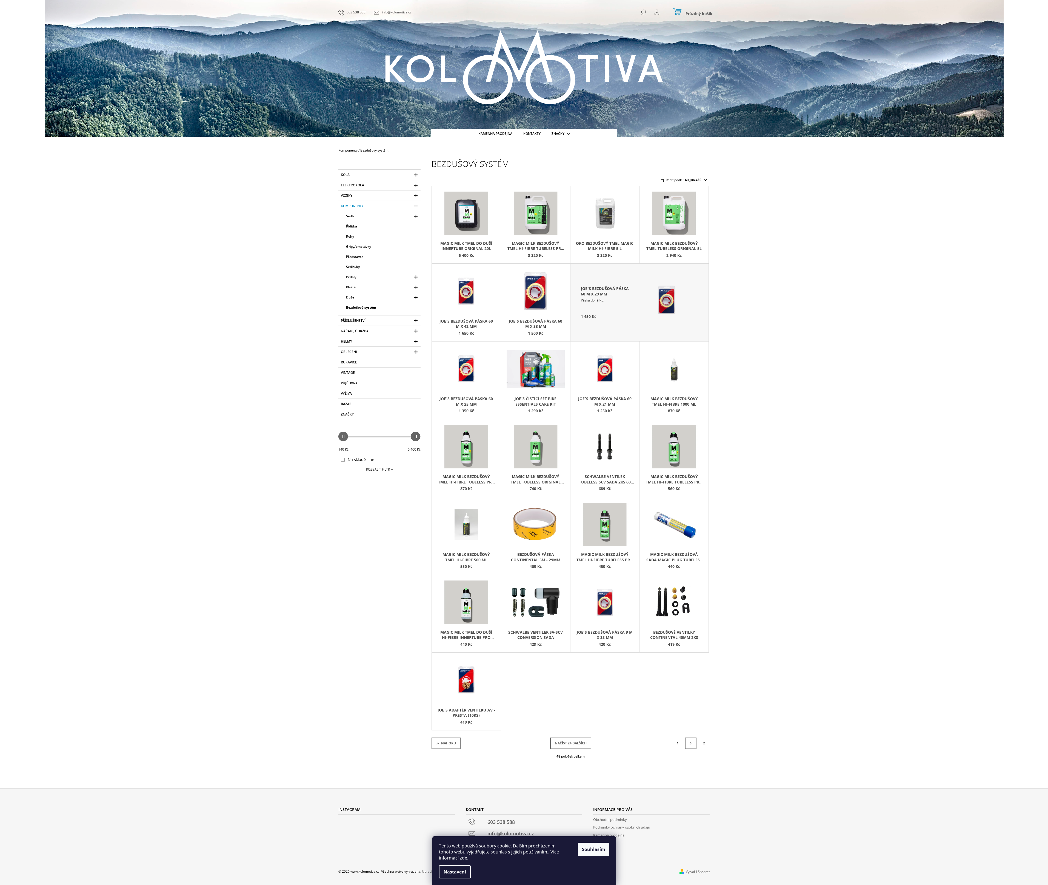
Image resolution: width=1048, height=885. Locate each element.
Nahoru (448, 743)
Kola (345, 174)
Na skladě (361, 459)
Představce (354, 256)
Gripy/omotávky (358, 246)
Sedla (350, 216)
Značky (347, 414)
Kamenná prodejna (608, 835)
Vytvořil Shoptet (698, 871)
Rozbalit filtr (378, 469)
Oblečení (349, 351)
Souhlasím (593, 849)
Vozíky (346, 195)
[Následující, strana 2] (690, 743)
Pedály (351, 277)
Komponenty (352, 206)
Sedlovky (353, 266)
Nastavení (455, 872)
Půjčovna (349, 383)
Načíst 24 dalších (571, 743)
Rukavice (349, 362)
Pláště (351, 287)
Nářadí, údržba (355, 331)
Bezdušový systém (361, 307)
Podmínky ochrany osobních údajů (621, 827)
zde (463, 858)
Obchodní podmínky (610, 819)
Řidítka (351, 226)
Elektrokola (352, 185)
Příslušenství (353, 320)
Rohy (350, 236)
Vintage (348, 372)
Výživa (346, 393)
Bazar (346, 404)
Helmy (346, 341)
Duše (350, 297)
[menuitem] (495, 134)
